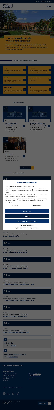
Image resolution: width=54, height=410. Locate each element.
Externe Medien (37, 205)
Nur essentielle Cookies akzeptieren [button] (27, 221)
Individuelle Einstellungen (27, 225)
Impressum (17, 228)
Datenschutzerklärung (30, 199)
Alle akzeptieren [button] (27, 211)
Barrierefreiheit (35, 228)
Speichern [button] (27, 216)
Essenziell (16, 205)
